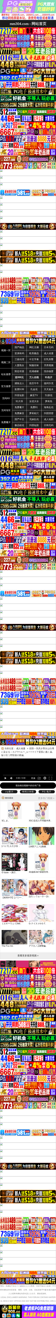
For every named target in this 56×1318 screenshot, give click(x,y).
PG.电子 (46, 791)
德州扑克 (48, 383)
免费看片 (19, 407)
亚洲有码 (19, 353)
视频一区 (6, 350)
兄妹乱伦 (34, 419)
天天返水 (48, 389)
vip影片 (9, 791)
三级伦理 (19, 359)
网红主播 (34, 347)
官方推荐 (6, 386)
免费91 (34, 407)
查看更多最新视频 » (28, 955)
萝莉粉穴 (34, 413)
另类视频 (48, 365)
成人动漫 (48, 353)
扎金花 (34, 389)
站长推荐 (6, 374)
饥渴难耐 (34, 371)
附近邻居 (19, 371)
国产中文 (19, 419)
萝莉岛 (48, 401)
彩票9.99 (19, 389)
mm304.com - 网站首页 (28, 24)
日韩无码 (48, 425)
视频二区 (6, 362)
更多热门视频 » (46, 798)
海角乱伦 (48, 407)
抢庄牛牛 (34, 383)
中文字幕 (34, 359)
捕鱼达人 (19, 383)
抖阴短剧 (34, 425)
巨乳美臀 (48, 359)
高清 (33, 778)
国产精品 (19, 347)
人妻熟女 (19, 365)
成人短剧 (48, 419)
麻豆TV (34, 395)
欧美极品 (34, 353)
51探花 (48, 395)
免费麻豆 (19, 413)
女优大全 (34, 401)
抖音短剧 (19, 395)
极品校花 (19, 425)
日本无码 (48, 347)
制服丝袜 (34, 365)
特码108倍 (28, 791)
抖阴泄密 (48, 413)
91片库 (19, 401)
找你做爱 (48, 371)
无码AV (6, 398)
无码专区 (6, 410)
